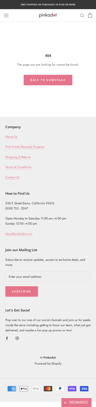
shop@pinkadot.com (18, 234)
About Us (11, 136)
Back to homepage (48, 80)
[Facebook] (6, 337)
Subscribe (21, 291)
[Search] (82, 15)
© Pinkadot (48, 357)
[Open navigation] (6, 15)
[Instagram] (17, 337)
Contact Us (12, 177)
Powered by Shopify (48, 363)
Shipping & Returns (18, 157)
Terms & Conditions (18, 167)
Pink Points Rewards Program (25, 146)
